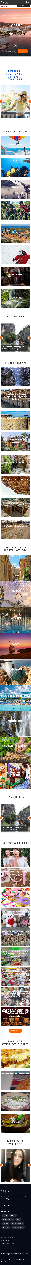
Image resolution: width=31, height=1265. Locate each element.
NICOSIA (5, 1215)
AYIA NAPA (5, 1223)
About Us (25, 1259)
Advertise (19, 1259)
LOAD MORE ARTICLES (15, 1030)
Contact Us (4, 1261)
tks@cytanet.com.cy (8, 1243)
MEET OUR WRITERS (15, 1143)
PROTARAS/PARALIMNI (17, 1223)
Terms (3, 1259)
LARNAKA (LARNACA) (8, 1219)
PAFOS (18, 1219)
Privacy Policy (10, 1259)
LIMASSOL (13, 1215)
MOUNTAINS (6, 1227)
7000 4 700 (6, 1240)
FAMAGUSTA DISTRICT (18, 1227)
